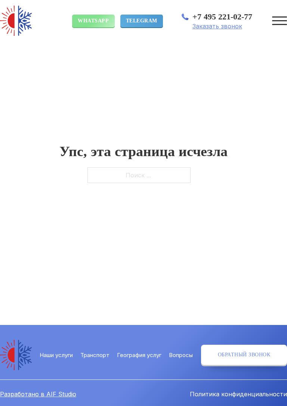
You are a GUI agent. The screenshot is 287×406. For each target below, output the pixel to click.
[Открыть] (279, 20)
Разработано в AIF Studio (38, 394)
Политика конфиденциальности (238, 394)
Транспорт (94, 355)
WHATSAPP (93, 21)
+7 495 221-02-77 (222, 16)
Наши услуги (56, 355)
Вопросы (181, 355)
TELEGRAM (141, 21)
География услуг (139, 355)
